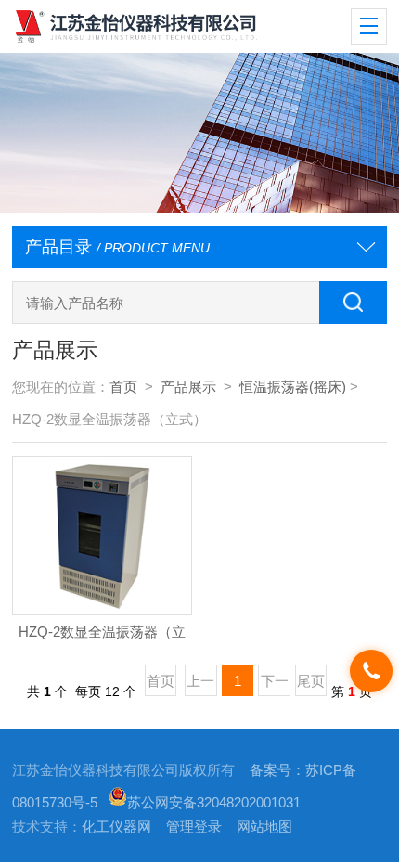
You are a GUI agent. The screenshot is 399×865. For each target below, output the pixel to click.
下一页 (275, 685)
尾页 (311, 681)
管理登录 (194, 827)
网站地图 (264, 827)
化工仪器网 (116, 827)
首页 (123, 387)
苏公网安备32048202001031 (214, 802)
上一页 (200, 685)
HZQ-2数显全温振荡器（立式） (102, 637)
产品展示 (188, 387)
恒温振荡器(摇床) (292, 387)
